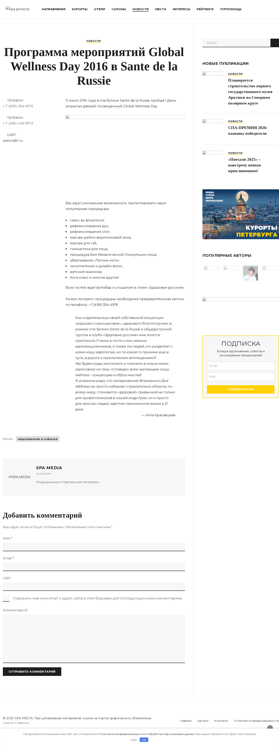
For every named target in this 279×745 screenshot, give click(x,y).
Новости (141, 9)
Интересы (181, 9)
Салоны (119, 9)
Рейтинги (205, 9)
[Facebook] (161, 721)
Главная (185, 720)
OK (144, 739)
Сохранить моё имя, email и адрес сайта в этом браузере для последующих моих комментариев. (97, 598)
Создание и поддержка (16, 723)
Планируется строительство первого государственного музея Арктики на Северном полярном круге (250, 91)
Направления (53, 9)
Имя (8, 538)
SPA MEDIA (24, 718)
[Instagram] (170, 721)
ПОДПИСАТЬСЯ (240, 389)
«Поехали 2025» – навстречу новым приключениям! (244, 165)
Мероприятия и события (37, 439)
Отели (99, 9)
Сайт (7, 578)
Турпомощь (231, 9)
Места (160, 9)
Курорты (79, 9)
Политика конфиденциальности (256, 720)
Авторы (203, 720)
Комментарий (15, 610)
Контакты (221, 720)
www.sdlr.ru (13, 140)
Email (8, 558)
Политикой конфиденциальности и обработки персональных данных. (147, 734)
